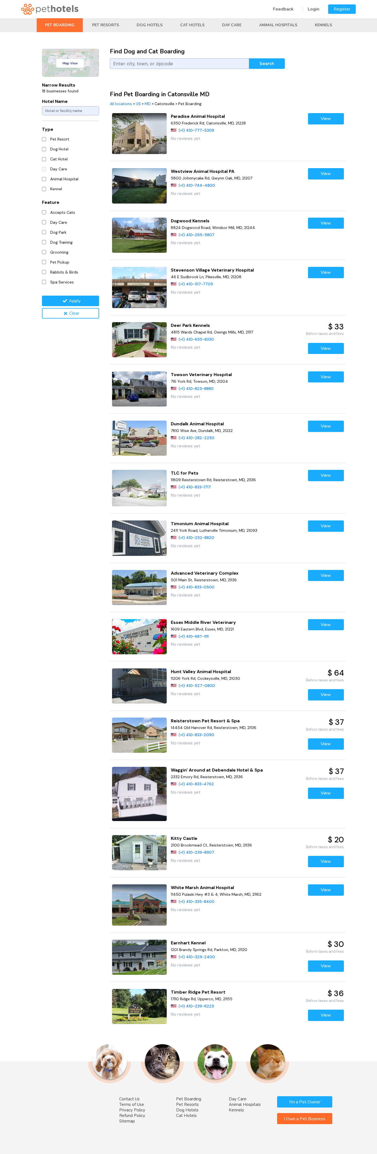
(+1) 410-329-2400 (197, 956)
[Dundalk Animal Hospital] (139, 438)
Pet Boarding (60, 25)
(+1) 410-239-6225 (196, 1006)
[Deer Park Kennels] (139, 339)
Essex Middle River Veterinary (203, 622)
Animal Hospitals (278, 25)
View (326, 119)
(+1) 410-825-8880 (196, 388)
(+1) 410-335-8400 (196, 901)
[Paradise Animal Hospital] (139, 133)
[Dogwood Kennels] (139, 235)
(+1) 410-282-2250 (196, 437)
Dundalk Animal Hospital (197, 424)
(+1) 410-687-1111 (194, 636)
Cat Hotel (59, 159)
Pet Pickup (59, 262)
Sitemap (127, 1121)
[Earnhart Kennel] (139, 957)
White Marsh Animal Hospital (202, 887)
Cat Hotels (192, 25)
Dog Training (61, 242)
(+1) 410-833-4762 (196, 784)
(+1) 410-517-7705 (196, 284)
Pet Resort (59, 139)
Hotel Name (55, 101)
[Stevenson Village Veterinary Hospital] (139, 287)
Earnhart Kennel (188, 943)
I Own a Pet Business (304, 1119)
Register (342, 9)
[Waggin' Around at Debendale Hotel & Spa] (139, 794)
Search (266, 64)
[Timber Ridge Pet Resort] (139, 1006)
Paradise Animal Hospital (198, 116)
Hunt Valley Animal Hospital (201, 671)
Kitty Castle (184, 838)
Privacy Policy (132, 1110)
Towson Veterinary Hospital (201, 374)
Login (313, 9)
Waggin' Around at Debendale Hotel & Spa (217, 770)
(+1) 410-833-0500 (196, 587)
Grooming (59, 252)
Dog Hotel (59, 149)
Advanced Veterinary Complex (204, 573)
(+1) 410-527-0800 (197, 685)
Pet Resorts (105, 25)
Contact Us (129, 1099)
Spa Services (62, 282)
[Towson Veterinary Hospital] (139, 389)
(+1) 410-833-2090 (196, 734)
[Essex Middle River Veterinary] (139, 636)
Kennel (56, 188)
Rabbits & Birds (64, 272)
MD (148, 103)
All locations (121, 103)
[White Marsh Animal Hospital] (139, 905)
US (138, 103)
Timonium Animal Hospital (200, 524)
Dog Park (58, 232)
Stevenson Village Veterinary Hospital (212, 270)
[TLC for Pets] (139, 488)
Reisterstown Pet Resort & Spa (205, 721)
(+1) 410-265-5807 (196, 234)
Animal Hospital (64, 178)
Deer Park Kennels (190, 325)
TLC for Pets (184, 473)
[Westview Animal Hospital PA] (139, 185)
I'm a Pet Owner (304, 1102)
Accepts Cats (62, 212)
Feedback (283, 9)
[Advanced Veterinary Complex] (139, 587)
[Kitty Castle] (139, 852)
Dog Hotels (150, 25)
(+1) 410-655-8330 (196, 339)
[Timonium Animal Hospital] (139, 538)
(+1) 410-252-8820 (196, 537)
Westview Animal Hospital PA (202, 171)
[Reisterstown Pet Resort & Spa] (139, 735)
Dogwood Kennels (190, 221)
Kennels (323, 25)
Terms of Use (131, 1104)
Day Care (231, 25)
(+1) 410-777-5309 (196, 130)
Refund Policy (132, 1115)
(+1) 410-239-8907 (196, 852)
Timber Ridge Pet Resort (198, 992)
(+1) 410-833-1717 (195, 486)
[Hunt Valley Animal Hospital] (139, 686)
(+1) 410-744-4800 (197, 185)
